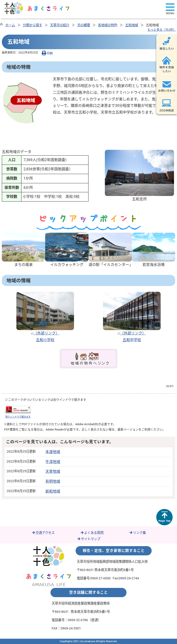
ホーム (10, 25)
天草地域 (52, 471)
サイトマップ (90, 539)
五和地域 (131, 25)
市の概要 (83, 25)
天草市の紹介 (59, 25)
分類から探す (32, 25)
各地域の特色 (107, 25)
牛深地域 (52, 462)
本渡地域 (52, 452)
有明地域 (52, 481)
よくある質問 (93, 533)
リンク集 (139, 533)
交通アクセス (45, 533)
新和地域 (52, 491)
